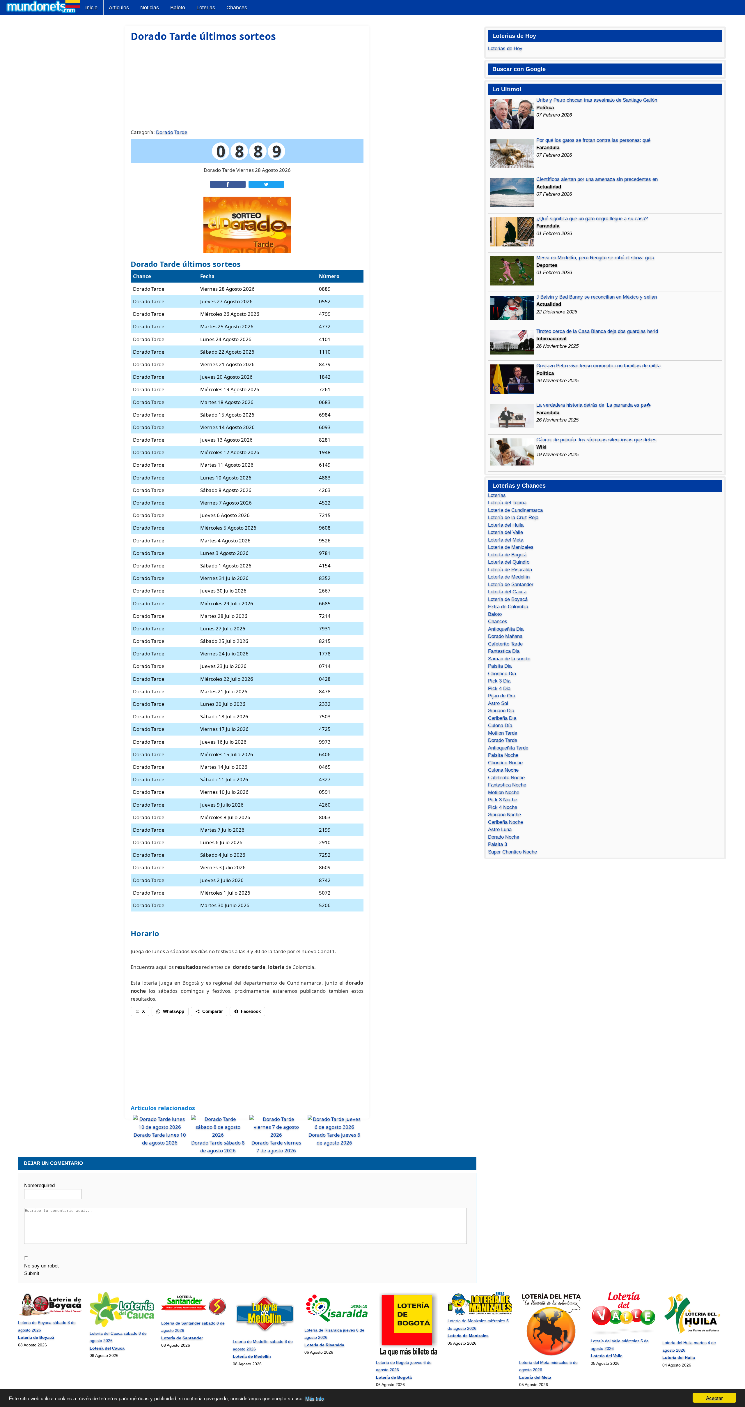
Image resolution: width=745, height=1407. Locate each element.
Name (39, 1185)
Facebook (251, 1011)
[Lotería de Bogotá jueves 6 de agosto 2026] (408, 1355)
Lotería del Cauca (507, 592)
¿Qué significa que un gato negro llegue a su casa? (592, 218)
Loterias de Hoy (505, 48)
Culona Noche (503, 770)
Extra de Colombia (508, 606)
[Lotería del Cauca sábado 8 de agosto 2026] (122, 1325)
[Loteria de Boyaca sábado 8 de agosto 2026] (50, 1315)
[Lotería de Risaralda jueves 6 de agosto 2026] (336, 1322)
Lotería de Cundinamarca (515, 510)
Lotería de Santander (510, 584)
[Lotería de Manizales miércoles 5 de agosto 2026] (480, 1313)
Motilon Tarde (502, 733)
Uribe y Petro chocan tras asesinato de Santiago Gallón (596, 100)
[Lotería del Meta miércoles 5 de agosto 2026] (551, 1355)
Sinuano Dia (501, 710)
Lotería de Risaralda (510, 569)
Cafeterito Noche (506, 777)
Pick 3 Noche (502, 800)
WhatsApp (173, 1011)
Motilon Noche (503, 792)
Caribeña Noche (505, 822)
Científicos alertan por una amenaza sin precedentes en (597, 179)
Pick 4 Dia (499, 688)
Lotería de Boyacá (508, 599)
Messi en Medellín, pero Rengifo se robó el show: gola (595, 257)
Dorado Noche (503, 837)
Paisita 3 (497, 844)
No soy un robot (41, 1266)
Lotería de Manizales (510, 547)
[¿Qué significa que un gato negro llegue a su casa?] (512, 245)
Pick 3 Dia (499, 681)
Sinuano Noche (504, 814)
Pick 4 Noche (502, 807)
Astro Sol (498, 703)
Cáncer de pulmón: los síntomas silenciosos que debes (596, 439)
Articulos (119, 7)
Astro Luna (500, 829)
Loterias (205, 7)
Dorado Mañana (505, 636)
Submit (31, 1273)
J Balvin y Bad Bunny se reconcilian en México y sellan (596, 297)
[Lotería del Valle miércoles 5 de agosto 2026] (623, 1333)
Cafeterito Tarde (505, 644)
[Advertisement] (247, 84)
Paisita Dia (500, 666)
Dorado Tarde (171, 132)
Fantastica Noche (507, 785)
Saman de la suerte (509, 659)
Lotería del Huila (506, 525)
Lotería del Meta (505, 540)
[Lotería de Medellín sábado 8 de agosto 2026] (265, 1334)
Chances (236, 7)
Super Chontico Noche (512, 852)
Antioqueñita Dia (506, 629)
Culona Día (500, 725)
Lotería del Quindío (508, 562)
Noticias (149, 7)
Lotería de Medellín (509, 577)
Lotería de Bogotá (507, 555)
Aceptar (714, 1397)
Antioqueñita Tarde (508, 748)
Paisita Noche (503, 755)
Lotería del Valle (505, 532)
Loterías (497, 495)
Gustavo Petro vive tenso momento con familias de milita (598, 365)
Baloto (177, 7)
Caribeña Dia (502, 718)
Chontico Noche (505, 763)
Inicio (91, 7)
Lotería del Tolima (507, 502)
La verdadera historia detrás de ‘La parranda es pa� (593, 405)
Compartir (212, 1011)
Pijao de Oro (501, 696)
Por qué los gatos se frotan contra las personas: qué (593, 140)
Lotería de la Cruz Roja (513, 517)
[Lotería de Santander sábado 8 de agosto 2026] (193, 1315)
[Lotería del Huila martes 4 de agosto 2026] (694, 1335)
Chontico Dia (502, 673)
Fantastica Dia (503, 651)
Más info (314, 1398)
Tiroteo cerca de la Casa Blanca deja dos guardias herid (597, 331)
